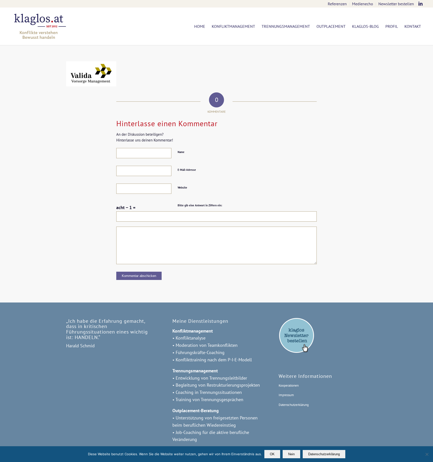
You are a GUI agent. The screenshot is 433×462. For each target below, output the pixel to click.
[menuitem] (337, 4)
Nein (291, 454)
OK (272, 454)
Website (182, 187)
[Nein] (426, 454)
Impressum (286, 395)
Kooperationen (289, 385)
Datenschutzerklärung (294, 405)
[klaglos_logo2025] (40, 26)
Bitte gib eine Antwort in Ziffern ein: (200, 205)
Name (181, 152)
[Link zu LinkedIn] (420, 4)
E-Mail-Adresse (187, 170)
